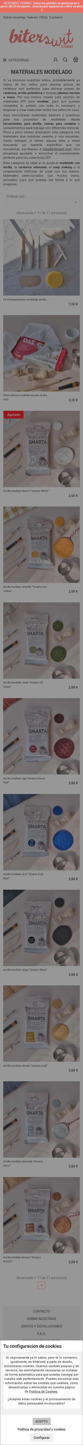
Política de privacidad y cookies (41, 1429)
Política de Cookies (43, 1391)
